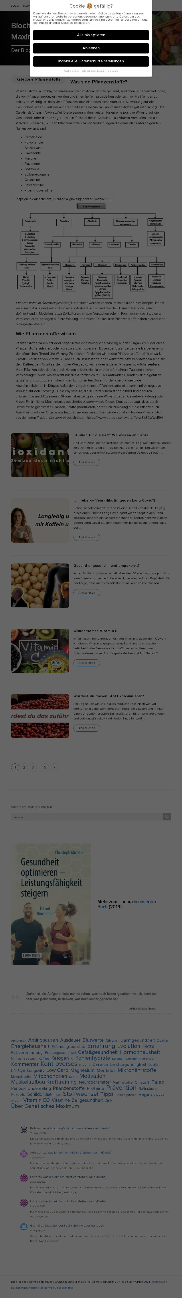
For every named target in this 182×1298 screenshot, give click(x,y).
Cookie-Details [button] (71, 71)
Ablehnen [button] (91, 48)
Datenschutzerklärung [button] (93, 71)
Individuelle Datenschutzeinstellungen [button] (91, 61)
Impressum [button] (112, 71)
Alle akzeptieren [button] (91, 35)
